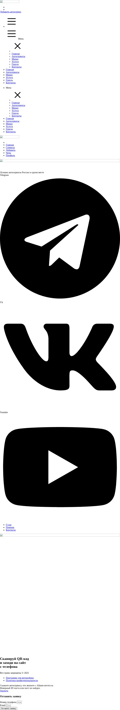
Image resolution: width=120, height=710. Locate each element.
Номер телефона (8, 702)
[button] (17, 51)
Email (3, 705)
